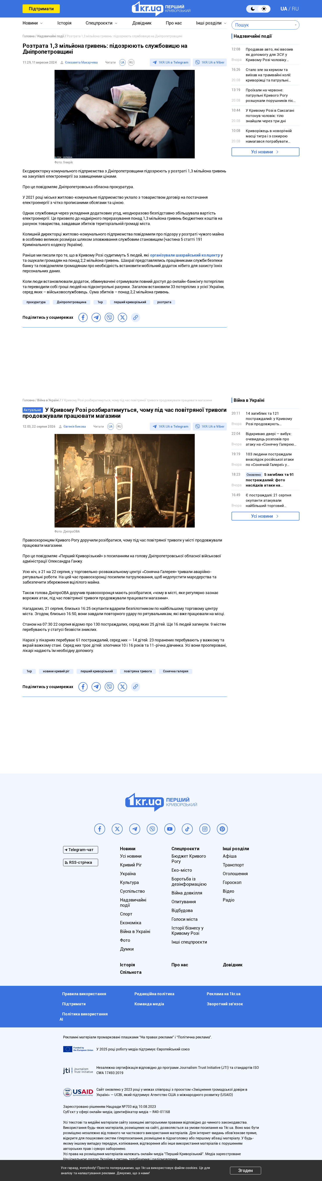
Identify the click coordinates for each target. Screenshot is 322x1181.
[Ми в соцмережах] (99, 828)
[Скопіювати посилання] (135, 317)
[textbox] (262, 25)
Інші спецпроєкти (189, 942)
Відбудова (182, 910)
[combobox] (262, 25)
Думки (127, 949)
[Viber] (109, 317)
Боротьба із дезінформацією (189, 881)
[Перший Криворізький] (161, 8)
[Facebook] (83, 317)
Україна (128, 873)
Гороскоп (232, 882)
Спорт (126, 914)
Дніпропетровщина (71, 302)
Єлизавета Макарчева (81, 62)
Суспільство (132, 891)
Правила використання (84, 994)
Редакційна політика (154, 994)
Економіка (130, 922)
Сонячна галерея (175, 671)
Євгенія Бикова (75, 426)
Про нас (174, 23)
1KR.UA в (173, 62)
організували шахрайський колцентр (185, 255)
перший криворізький (130, 302)
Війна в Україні (135, 931)
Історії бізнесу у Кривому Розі (187, 930)
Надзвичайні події (133, 902)
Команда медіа (149, 1004)
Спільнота (131, 972)
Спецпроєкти (99, 23)
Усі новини (262, 151)
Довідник (142, 23)
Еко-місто (182, 870)
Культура (129, 882)
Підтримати (41, 8)
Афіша (230, 856)
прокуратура (36, 302)
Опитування (184, 901)
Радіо (228, 900)
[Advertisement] (125, 362)
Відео (228, 891)
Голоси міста (185, 919)
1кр (100, 302)
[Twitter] (122, 317)
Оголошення (235, 873)
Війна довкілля (187, 893)
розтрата (164, 302)
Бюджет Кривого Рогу (189, 858)
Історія (64, 23)
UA (284, 9)
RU (295, 9)
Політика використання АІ (84, 1017)
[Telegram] (96, 317)
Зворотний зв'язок (225, 1004)
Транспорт (233, 865)
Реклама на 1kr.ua (224, 994)
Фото (125, 940)
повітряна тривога (138, 671)
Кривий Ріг (131, 865)
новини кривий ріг (56, 671)
